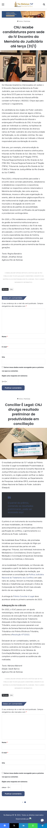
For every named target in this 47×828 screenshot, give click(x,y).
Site (3, 357)
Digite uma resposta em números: (15, 376)
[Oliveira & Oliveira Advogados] (23, 14)
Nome (5, 336)
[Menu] (3, 5)
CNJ (11, 289)
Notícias (27, 21)
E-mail (5, 347)
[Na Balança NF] (23, 4)
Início (20, 21)
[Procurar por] (44, 5)
